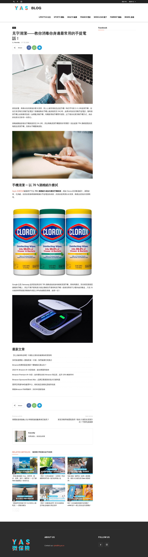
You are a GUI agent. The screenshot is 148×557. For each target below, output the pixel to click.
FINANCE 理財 (85, 17)
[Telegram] (39, 47)
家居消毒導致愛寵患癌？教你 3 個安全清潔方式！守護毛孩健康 (75, 421)
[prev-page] (13, 510)
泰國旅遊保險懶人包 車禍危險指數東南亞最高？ (30, 420)
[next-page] (17, 510)
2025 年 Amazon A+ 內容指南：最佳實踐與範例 (30, 370)
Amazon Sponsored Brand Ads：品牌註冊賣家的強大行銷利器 (36, 380)
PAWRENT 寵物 (115, 17)
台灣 (69, 500)
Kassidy (17, 42)
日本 (42, 473)
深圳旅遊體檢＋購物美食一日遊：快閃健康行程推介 (32, 360)
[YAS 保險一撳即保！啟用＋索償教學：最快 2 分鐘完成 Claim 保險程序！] (80, 465)
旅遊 (14, 500)
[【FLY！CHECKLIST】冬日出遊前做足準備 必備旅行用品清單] (52, 492)
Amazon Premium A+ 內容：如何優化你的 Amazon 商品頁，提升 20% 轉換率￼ (43, 375)
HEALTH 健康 (72, 17)
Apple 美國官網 (18, 191)
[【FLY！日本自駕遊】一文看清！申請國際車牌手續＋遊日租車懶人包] (52, 465)
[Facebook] (17, 1)
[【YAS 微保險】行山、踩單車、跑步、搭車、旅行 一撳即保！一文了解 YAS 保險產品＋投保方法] (24, 465)
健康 (14, 473)
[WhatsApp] (34, 47)
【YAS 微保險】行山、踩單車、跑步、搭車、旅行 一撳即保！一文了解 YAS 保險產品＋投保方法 (24, 478)
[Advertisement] (117, 113)
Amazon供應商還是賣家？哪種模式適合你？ (29, 365)
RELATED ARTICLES (21, 452)
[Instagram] (21, 1)
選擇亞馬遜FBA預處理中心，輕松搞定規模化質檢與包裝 (33, 384)
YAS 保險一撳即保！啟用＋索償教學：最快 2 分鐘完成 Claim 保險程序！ (79, 478)
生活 (14, 28)
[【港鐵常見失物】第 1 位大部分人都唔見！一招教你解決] (24, 492)
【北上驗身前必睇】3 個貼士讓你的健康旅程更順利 (32, 355)
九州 (42, 500)
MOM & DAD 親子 (100, 17)
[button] (14, 1)
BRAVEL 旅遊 (129, 17)
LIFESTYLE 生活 (45, 17)
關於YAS (124, 1)
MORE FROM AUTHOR (42, 452)
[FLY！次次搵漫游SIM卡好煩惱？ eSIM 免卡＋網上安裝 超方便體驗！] (80, 492)
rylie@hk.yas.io (58, 545)
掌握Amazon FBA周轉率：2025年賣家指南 (28, 389)
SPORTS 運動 (59, 17)
